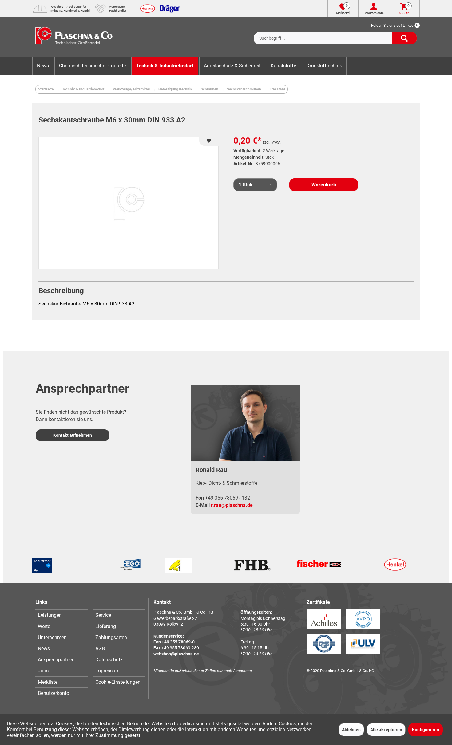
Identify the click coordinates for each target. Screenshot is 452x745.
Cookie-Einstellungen (118, 682)
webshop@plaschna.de (176, 653)
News (44, 648)
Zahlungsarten (111, 637)
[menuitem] (335, 33)
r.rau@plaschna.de (232, 505)
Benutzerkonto (53, 693)
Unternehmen (52, 637)
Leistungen (50, 615)
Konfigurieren (425, 729)
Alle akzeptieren (386, 729)
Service (103, 615)
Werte (44, 626)
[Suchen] (404, 38)
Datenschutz (109, 660)
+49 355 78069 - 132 (227, 498)
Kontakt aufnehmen (72, 435)
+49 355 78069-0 (178, 641)
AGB (100, 648)
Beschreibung (61, 290)
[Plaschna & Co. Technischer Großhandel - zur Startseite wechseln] (74, 37)
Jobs (43, 671)
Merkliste (47, 682)
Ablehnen (351, 729)
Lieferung (105, 626)
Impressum (107, 671)
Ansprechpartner (55, 660)
